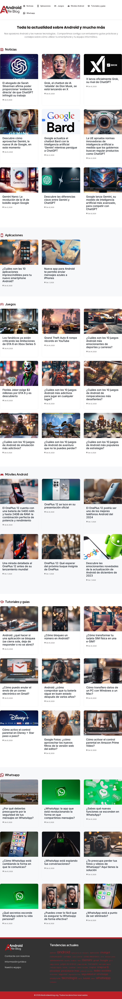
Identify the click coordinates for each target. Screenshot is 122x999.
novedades (72, 967)
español (67, 961)
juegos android (54, 964)
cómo (102, 957)
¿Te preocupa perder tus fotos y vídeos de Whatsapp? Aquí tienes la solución (102, 865)
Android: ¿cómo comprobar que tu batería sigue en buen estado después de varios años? (60, 692)
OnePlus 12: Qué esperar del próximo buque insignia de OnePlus (61, 566)
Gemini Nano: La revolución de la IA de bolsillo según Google (15, 199)
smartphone (55, 978)
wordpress (53, 982)
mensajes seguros (55, 967)
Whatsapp (30, 13)
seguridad (63, 974)
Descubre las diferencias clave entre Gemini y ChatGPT (59, 199)
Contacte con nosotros (17, 956)
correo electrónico (91, 956)
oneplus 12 (103, 967)
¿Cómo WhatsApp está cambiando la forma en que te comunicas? (17, 863)
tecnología (69, 978)
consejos (67, 956)
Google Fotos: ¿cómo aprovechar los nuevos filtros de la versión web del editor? (59, 744)
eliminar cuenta (110, 957)
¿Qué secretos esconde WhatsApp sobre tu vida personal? (17, 916)
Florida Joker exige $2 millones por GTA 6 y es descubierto (17, 393)
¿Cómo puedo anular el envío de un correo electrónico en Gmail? (17, 690)
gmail (96, 960)
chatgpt (105, 952)
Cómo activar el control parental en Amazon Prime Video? (102, 742)
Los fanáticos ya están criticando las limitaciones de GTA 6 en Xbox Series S (19, 341)
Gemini (87, 960)
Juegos (60, 6)
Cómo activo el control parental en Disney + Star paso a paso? (18, 732)
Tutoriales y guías (98, 6)
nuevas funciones (82, 967)
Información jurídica (15, 961)
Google (104, 960)
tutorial (86, 978)
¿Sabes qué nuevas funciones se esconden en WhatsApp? (102, 811)
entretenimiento (56, 960)
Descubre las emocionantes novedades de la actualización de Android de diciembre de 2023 (102, 569)
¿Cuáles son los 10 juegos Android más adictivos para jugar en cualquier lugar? (60, 394)
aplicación (94, 953)
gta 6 (110, 961)
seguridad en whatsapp (94, 974)
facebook (73, 961)
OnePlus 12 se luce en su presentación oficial (59, 506)
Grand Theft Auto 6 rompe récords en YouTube (60, 339)
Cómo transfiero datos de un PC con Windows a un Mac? (102, 690)
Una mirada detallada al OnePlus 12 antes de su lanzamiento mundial (17, 566)
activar (53, 953)
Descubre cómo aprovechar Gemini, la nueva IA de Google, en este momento (17, 143)
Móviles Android (77, 6)
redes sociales (102, 970)
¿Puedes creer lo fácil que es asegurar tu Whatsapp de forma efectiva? (60, 916)
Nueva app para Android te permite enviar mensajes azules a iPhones (59, 273)
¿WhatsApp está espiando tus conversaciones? (60, 862)
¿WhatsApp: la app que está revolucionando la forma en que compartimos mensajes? (59, 813)
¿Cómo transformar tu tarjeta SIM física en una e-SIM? (101, 638)
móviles (65, 967)
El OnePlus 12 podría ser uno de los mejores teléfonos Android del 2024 (101, 512)
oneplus (92, 967)
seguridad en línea (74, 974)
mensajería (93, 964)
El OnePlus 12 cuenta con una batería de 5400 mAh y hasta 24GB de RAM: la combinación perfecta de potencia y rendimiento (18, 514)
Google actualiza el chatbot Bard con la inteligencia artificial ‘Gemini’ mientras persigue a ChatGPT (60, 144)
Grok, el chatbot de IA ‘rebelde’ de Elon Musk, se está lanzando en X (60, 86)
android (63, 952)
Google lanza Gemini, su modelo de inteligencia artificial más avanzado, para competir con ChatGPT (101, 203)
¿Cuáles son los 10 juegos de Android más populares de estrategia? (102, 445)
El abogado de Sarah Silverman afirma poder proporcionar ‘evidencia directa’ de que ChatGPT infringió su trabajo (18, 89)
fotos (79, 961)
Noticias (29, 6)
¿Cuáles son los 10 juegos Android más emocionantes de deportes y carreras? (102, 342)
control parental (77, 957)
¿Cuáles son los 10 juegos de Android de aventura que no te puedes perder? (60, 445)
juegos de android (68, 964)
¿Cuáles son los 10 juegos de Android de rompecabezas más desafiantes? (102, 394)
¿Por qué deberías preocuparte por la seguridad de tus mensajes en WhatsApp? (18, 813)
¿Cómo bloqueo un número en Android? (56, 637)
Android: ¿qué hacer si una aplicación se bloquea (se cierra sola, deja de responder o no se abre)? (19, 640)
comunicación (56, 956)
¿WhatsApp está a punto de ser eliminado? (101, 914)
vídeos (93, 978)
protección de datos (86, 971)
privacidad (55, 970)
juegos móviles (82, 964)
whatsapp (103, 978)
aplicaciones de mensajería (80, 953)
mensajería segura (105, 964)
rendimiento (53, 974)
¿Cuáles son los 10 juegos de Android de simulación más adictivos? (18, 445)
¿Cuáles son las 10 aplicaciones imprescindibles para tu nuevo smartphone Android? (17, 275)
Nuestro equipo (13, 967)
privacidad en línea (70, 970)
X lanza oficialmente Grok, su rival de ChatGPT (102, 80)
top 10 (80, 978)
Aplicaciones (45, 6)
